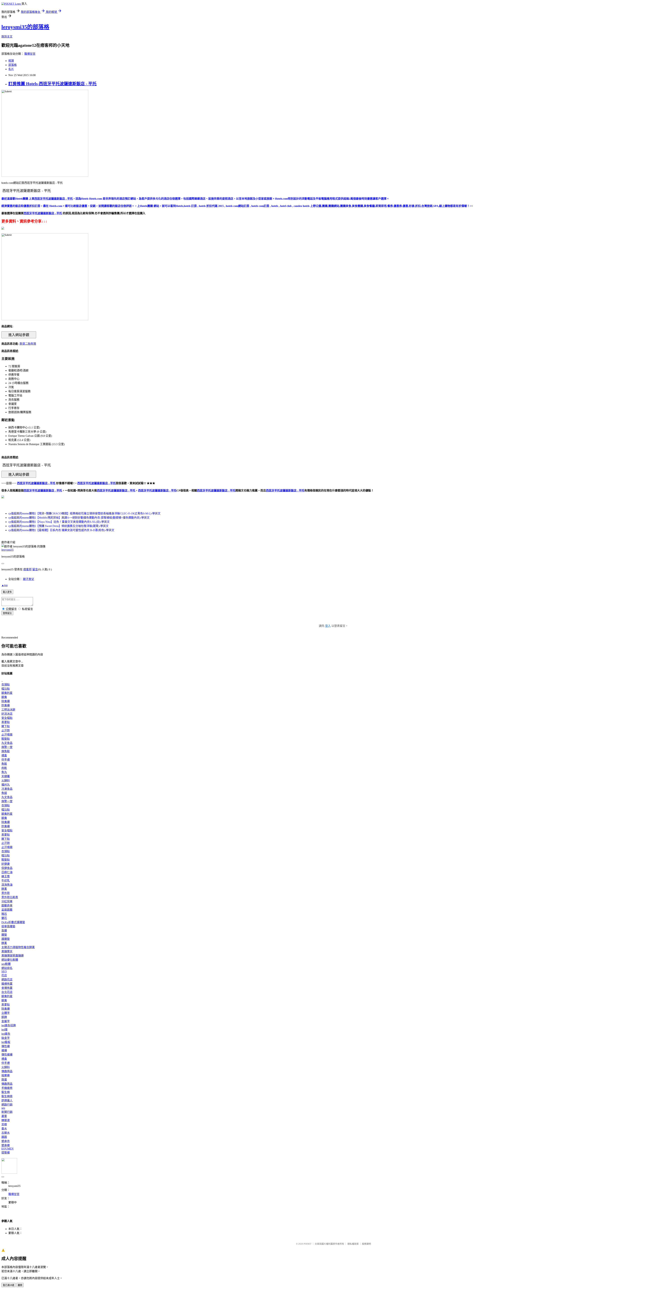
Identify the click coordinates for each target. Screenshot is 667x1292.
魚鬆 (4, 763)
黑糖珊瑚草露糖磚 (12, 955)
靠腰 (4, 930)
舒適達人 (7, 1100)
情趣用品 (7, 1071)
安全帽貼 (7, 717)
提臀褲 (5, 1152)
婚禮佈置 (7, 983)
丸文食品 (7, 742)
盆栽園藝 (7, 909)
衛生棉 (5, 1092)
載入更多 (7, 592)
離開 (20, 1285)
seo (3, 1107)
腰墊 (4, 934)
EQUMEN (7, 1148)
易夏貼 (5, 722)
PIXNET (307, 1243)
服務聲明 (366, 1243)
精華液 (5, 1120)
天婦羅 (5, 776)
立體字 (5, 1012)
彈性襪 (5, 1046)
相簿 (11, 60)
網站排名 (7, 968)
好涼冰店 (7, 713)
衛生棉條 (7, 1096)
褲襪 (4, 1050)
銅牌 (4, 1017)
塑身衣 (5, 1141)
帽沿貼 (5, 688)
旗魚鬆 (5, 751)
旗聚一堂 (7, 747)
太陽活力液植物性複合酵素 (18, 947)
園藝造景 (7, 905)
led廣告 (5, 1033)
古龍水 (5, 1132)
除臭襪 (5, 701)
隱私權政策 (353, 1243)
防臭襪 (5, 705)
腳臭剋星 (7, 692)
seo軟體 (6, 963)
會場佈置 (7, 987)
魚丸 (4, 772)
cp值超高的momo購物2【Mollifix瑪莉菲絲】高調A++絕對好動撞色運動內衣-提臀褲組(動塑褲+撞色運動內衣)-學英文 (79, 517)
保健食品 (7, 868)
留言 (35, 569)
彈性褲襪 (7, 1054)
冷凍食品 (7, 788)
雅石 (4, 913)
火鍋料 (5, 780)
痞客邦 (27, 569)
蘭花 (4, 918)
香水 (4, 1128)
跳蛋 (4, 1079)
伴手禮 (5, 759)
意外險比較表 (9, 897)
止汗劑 (5, 730)
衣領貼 (5, 684)
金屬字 (5, 1021)
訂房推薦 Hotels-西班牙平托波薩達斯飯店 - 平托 (52, 83)
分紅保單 (7, 901)
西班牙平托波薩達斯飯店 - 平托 (43, 490)
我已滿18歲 (8, 1285)
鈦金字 (5, 1037)
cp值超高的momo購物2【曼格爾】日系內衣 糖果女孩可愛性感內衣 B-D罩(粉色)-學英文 (61, 530)
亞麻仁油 (7, 872)
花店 (4, 975)
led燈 (4, 1029)
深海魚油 (7, 884)
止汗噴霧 (7, 734)
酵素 (4, 888)
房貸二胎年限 (27, 343)
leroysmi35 (7, 549)
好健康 (5, 863)
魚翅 (4, 792)
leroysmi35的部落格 (25, 27)
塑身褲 (5, 1145)
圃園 (4, 1136)
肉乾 (4, 767)
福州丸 (5, 784)
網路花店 (7, 979)
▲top (4, 585)
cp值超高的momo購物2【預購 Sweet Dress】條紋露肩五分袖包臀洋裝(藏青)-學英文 (58, 525)
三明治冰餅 (8, 709)
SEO (4, 971)
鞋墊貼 (5, 738)
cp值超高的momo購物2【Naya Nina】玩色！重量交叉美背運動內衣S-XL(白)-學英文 (59, 521)
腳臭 (4, 697)
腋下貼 (5, 726)
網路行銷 (7, 1104)
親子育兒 (28, 579)
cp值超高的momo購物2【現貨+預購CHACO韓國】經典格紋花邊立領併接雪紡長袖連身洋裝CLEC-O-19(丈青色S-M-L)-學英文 (84, 513)
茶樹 (4, 1124)
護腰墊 (5, 938)
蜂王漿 (5, 876)
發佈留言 (7, 613)
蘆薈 (4, 1116)
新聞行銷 (7, 1111)
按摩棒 (5, 1075)
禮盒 (4, 755)
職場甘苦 (29, 53)
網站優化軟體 (9, 959)
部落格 (12, 64)
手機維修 (7, 1087)
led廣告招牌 (8, 1025)
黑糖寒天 (7, 951)
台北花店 (7, 992)
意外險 (5, 893)
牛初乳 (5, 880)
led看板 (5, 1042)
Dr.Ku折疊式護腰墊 (13, 922)
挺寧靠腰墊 (8, 926)
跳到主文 (7, 36)
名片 (11, 69)
